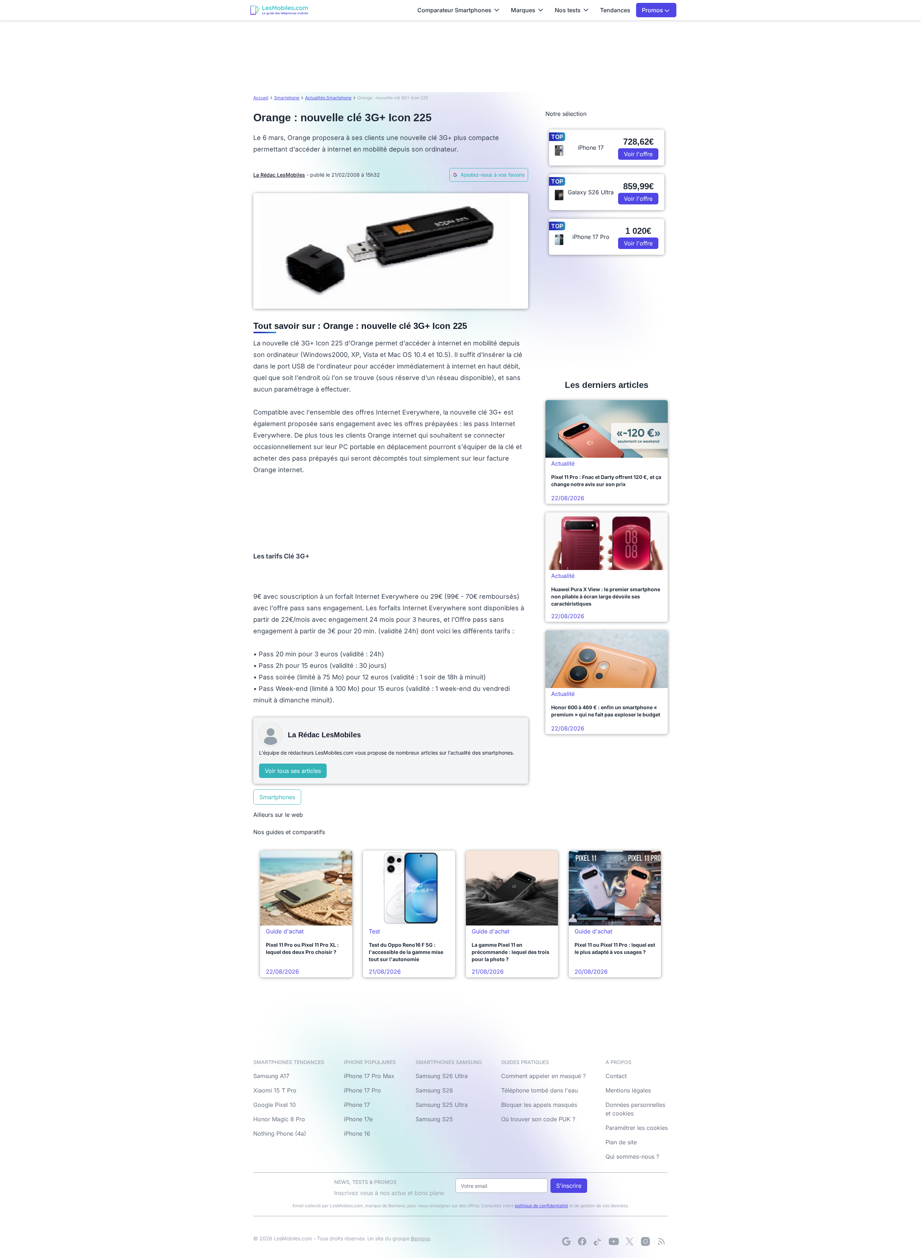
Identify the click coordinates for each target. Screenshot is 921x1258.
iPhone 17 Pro (362, 1090)
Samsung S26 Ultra (442, 1076)
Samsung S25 (434, 1119)
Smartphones (277, 797)
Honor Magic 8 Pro (279, 1119)
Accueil (260, 97)
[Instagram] (645, 1241)
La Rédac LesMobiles (279, 175)
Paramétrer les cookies (636, 1127)
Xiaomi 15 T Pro (274, 1090)
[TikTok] (597, 1241)
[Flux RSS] (661, 1241)
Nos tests (568, 10)
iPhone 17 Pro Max (369, 1076)
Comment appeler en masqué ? (543, 1076)
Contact (616, 1076)
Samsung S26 (434, 1090)
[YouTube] (613, 1241)
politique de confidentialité (541, 1205)
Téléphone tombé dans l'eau (539, 1090)
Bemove (420, 1238)
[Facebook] (582, 1241)
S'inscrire (568, 1185)
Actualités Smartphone (328, 97)
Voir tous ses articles (293, 770)
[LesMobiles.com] (279, 10)
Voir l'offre (638, 154)
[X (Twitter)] (629, 1241)
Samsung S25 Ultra (442, 1104)
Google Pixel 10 (274, 1104)
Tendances (615, 10)
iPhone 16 (357, 1133)
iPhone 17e (358, 1119)
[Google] (566, 1241)
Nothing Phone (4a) (279, 1133)
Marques (523, 10)
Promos (653, 10)
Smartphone (286, 97)
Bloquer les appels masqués (539, 1104)
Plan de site (621, 1142)
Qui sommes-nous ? (632, 1156)
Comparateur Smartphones (454, 10)
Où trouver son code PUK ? (538, 1119)
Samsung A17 (271, 1076)
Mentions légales (628, 1090)
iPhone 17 (357, 1104)
